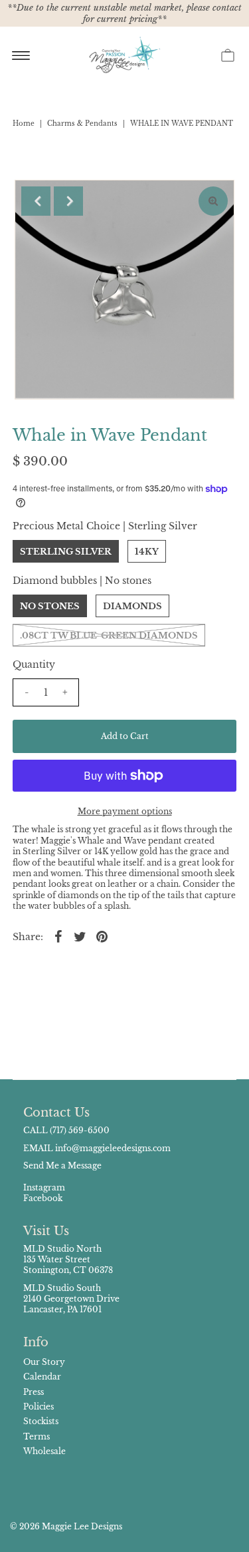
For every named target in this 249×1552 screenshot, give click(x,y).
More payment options (125, 811)
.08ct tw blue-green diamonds (109, 635)
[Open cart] (228, 54)
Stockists (40, 1421)
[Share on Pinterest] (102, 936)
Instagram (44, 1187)
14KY (147, 551)
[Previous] (35, 201)
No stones (50, 606)
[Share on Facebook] (58, 936)
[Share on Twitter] (80, 936)
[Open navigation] (21, 54)
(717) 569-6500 (80, 1130)
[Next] (68, 201)
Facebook (42, 1198)
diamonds (132, 606)
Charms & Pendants (82, 123)
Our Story (44, 1362)
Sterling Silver (66, 551)
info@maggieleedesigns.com (113, 1148)
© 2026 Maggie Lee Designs (66, 1526)
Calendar (42, 1377)
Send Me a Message (62, 1165)
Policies (38, 1407)
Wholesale (44, 1451)
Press (33, 1392)
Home (24, 123)
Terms (36, 1436)
